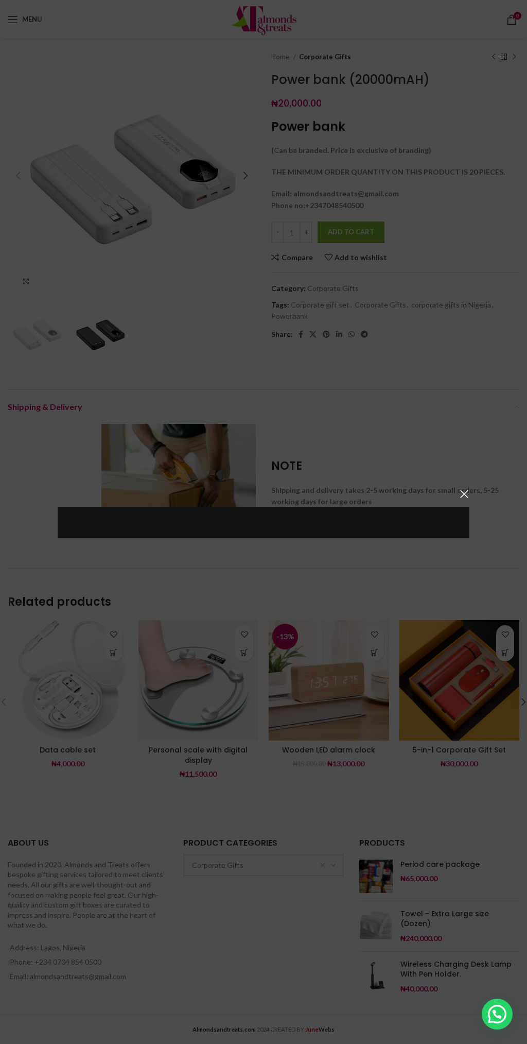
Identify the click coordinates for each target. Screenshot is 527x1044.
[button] (497, 1014)
